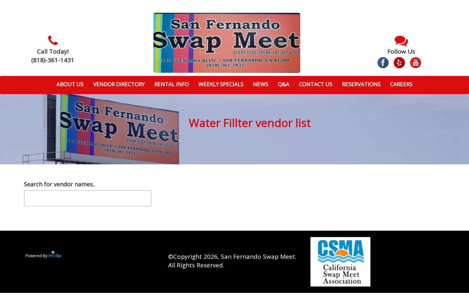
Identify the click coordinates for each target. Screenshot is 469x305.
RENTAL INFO (171, 84)
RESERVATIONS (361, 84)
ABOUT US (70, 84)
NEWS (260, 84)
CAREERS (401, 84)
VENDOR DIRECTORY (119, 84)
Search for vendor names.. (59, 184)
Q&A (283, 84)
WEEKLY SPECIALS (220, 84)
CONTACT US (315, 84)
